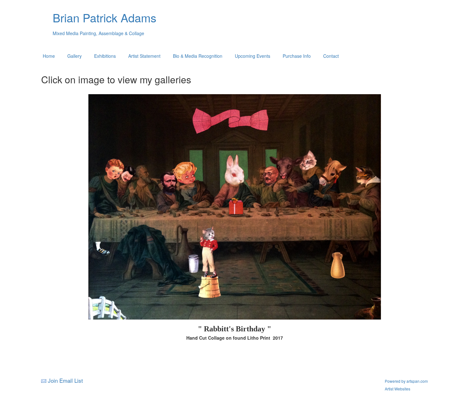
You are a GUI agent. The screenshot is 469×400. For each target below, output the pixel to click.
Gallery (74, 56)
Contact (331, 56)
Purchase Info (297, 56)
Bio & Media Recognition (197, 56)
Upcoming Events (252, 56)
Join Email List (65, 380)
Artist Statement (144, 56)
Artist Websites (397, 388)
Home (49, 56)
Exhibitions (105, 56)
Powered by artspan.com (406, 381)
